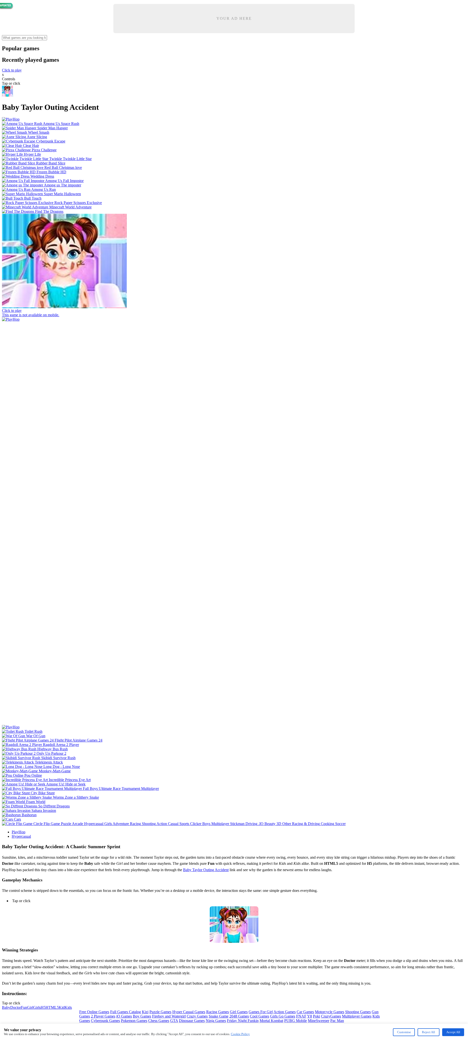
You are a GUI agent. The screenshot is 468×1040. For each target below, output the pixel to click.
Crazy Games (197, 1016)
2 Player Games (103, 1016)
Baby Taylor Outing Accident (206, 870)
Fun (24, 1007)
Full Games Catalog (125, 1012)
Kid (62, 1007)
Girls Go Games (282, 1016)
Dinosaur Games (192, 1021)
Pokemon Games (134, 1021)
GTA (174, 1021)
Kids (68, 1007)
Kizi (145, 1012)
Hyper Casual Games (188, 1012)
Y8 (309, 1016)
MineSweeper (318, 1021)
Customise (404, 1032)
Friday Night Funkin (243, 1021)
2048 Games (239, 1016)
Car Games (305, 1012)
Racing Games (217, 1012)
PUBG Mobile (295, 1021)
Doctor (15, 1007)
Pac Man (337, 1021)
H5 (43, 1007)
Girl (30, 1007)
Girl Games (239, 1012)
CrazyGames (331, 1016)
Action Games (284, 1012)
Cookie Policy (240, 1034)
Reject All (428, 1032)
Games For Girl (261, 1012)
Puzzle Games (160, 1012)
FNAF (301, 1016)
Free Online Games (94, 1012)
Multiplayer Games (356, 1016)
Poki (316, 1016)
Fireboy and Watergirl (169, 1016)
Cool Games (259, 1016)
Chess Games (158, 1021)
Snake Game (218, 1016)
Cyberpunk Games (105, 1021)
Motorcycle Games (329, 1012)
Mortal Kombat (271, 1021)
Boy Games (142, 1016)
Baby (6, 1007)
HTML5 (52, 1007)
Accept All (453, 1032)
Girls (37, 1007)
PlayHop (18, 832)
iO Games (124, 1016)
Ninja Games (216, 1021)
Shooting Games (358, 1012)
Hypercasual (21, 836)
